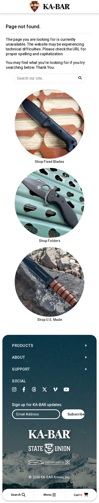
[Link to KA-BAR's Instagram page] (14, 390)
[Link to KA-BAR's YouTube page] (66, 390)
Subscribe (76, 414)
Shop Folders (49, 241)
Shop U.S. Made (49, 320)
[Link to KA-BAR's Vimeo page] (55, 390)
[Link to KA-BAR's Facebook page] (24, 390)
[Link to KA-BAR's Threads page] (34, 390)
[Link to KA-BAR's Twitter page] (44, 390)
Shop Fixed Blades (49, 162)
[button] (18, 494)
